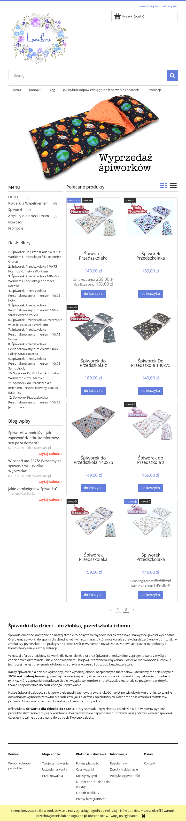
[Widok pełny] (173, 185)
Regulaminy (118, 763)
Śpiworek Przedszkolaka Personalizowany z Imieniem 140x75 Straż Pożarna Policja (34, 310)
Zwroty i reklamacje (124, 769)
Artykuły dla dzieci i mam (28, 215)
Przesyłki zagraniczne (91, 798)
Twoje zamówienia (55, 763)
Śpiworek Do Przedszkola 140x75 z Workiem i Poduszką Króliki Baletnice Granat (34, 257)
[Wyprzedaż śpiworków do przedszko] (93, 137)
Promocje (15, 228)
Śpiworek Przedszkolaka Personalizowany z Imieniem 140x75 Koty (34, 295)
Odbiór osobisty (87, 792)
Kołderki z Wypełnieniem (28, 203)
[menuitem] (16, 90)
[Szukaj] (172, 75)
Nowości (15, 222)
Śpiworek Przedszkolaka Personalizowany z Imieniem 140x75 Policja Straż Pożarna (34, 349)
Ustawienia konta (54, 769)
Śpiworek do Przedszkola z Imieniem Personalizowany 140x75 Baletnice (33, 388)
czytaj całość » (51, 454)
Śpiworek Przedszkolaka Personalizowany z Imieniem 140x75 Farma (34, 334)
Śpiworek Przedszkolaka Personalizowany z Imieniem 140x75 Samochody (34, 363)
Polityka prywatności (125, 775)
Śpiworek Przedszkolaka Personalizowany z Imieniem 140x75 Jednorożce (34, 402)
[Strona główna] (38, 37)
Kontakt (149, 763)
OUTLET (14, 197)
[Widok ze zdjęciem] (163, 185)
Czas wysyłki (85, 769)
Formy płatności (87, 763)
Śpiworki (15, 209)
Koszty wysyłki (86, 775)
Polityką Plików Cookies (122, 810)
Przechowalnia (52, 775)
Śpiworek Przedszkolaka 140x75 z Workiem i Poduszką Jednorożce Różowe (33, 281)
